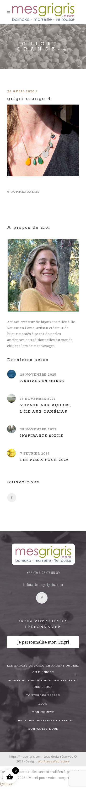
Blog (43, 704)
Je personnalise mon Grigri (43, 642)
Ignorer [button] (6, 783)
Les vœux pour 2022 (44, 460)
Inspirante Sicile (42, 436)
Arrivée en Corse (42, 381)
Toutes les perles (43, 695)
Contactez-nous (43, 729)
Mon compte (43, 712)
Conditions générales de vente (43, 720)
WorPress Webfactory (54, 761)
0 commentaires (23, 192)
